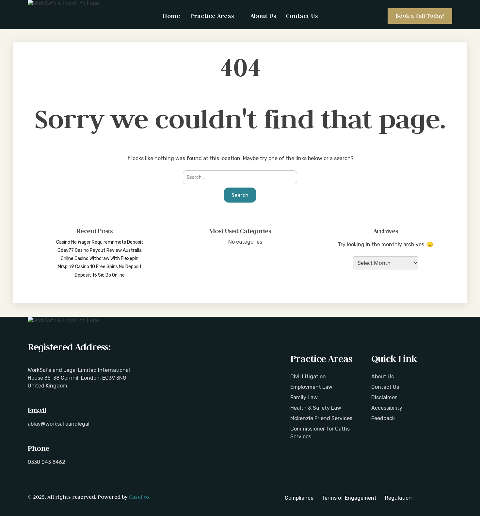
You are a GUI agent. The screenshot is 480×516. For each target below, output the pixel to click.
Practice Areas (212, 16)
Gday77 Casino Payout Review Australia (99, 250)
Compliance (299, 498)
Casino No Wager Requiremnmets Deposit (99, 242)
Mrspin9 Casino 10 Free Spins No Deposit (100, 266)
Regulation (398, 498)
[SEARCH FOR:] (240, 177)
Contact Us (302, 16)
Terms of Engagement (349, 498)
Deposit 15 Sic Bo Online (100, 275)
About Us (263, 16)
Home (171, 16)
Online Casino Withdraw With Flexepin (99, 258)
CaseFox (139, 496)
